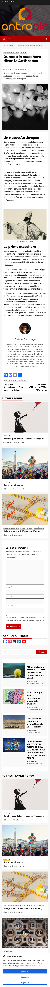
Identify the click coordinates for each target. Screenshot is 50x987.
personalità (8, 307)
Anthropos (14, 145)
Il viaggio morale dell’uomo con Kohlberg (22, 531)
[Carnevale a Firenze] (25, 463)
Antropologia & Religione (11, 52)
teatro (24, 380)
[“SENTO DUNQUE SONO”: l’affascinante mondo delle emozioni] (14, 696)
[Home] (4, 39)
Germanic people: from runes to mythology (13, 387)
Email (9, 596)
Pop (19, 380)
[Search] (46, 39)
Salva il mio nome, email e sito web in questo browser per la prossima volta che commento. (25, 618)
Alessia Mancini (19, 489)
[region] (25, 969)
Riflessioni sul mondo (26, 528)
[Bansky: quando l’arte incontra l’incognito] (25, 417)
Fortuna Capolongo (20, 69)
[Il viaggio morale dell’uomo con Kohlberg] (25, 509)
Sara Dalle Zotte (19, 443)
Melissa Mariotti (19, 535)
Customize (25, 977)
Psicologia (8, 675)
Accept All (25, 972)
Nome (9, 587)
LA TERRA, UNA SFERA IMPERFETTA (37, 387)
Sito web (9, 606)
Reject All (25, 983)
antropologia (12, 380)
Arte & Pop (23, 52)
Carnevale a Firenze (13, 485)
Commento (11, 558)
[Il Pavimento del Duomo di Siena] (25, 933)
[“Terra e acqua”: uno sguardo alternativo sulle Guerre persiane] (14, 722)
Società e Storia (39, 528)
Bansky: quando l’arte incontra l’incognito (23, 439)
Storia (16, 726)
